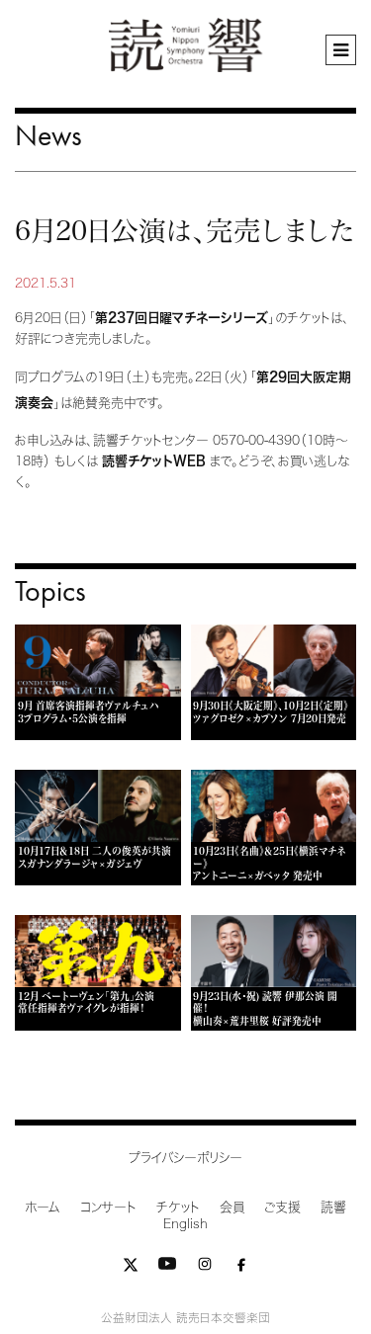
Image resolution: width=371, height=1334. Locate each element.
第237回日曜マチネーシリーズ (181, 317)
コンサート (108, 1207)
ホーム (42, 1207)
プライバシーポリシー (185, 1157)
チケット (178, 1207)
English (185, 1223)
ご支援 (282, 1207)
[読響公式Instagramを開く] (205, 1268)
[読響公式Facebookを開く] (241, 1268)
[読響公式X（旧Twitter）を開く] (131, 1268)
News (48, 135)
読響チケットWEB (154, 461)
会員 (232, 1207)
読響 (333, 1207)
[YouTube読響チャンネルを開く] (167, 1268)
